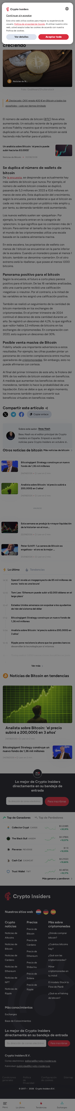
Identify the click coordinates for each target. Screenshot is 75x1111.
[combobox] (67, 8)
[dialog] (37, 23)
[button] (21, 37)
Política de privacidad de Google (29, 24)
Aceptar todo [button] (54, 36)
